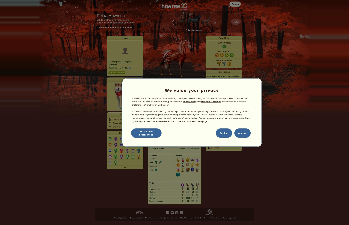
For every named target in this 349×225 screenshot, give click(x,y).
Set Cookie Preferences (146, 133)
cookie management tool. (181, 104)
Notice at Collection (211, 101)
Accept (242, 133)
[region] (192, 112)
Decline (224, 133)
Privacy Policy (189, 101)
